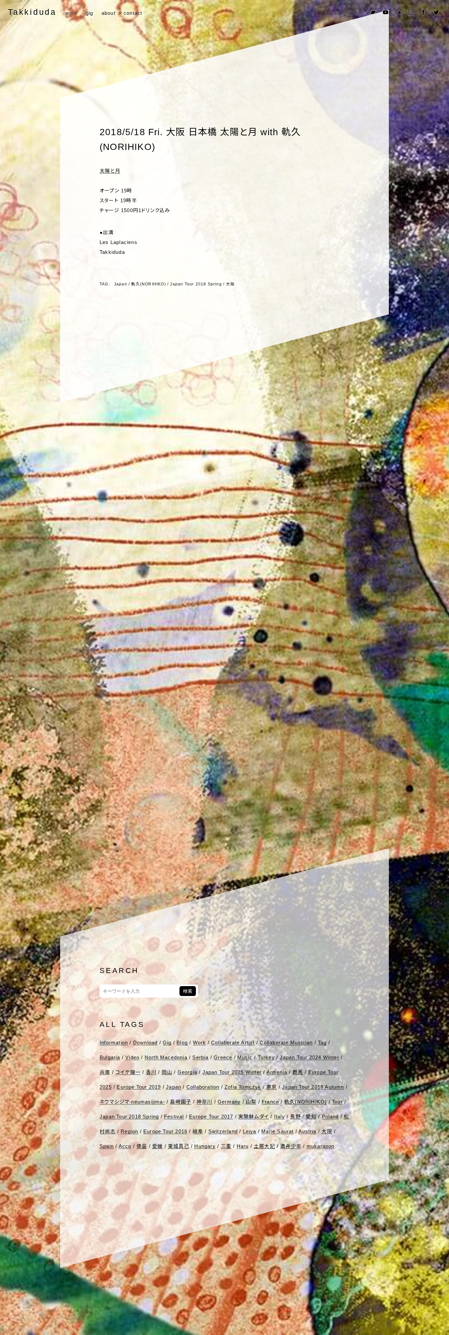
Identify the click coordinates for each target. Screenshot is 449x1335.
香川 (151, 1072)
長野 (295, 1116)
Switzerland (223, 1131)
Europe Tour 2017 (211, 1116)
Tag (322, 1042)
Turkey (266, 1057)
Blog (182, 1042)
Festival (174, 1116)
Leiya (249, 1131)
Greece (223, 1057)
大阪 (230, 284)
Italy (279, 1116)
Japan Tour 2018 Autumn (313, 1087)
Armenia (277, 1072)
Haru (243, 1146)
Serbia (200, 1057)
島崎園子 (180, 1101)
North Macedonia (166, 1057)
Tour (337, 1101)
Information (114, 1042)
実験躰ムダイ (253, 1116)
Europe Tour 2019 (139, 1087)
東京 (271, 1087)
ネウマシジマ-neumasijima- (132, 1101)
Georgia (187, 1072)
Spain (107, 1146)
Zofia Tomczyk (243, 1087)
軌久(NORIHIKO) (148, 284)
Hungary (204, 1146)
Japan (120, 284)
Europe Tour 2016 (165, 1131)
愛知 (311, 1116)
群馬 (298, 1072)
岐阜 (198, 1131)
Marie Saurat (277, 1131)
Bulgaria (110, 1057)
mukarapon (321, 1146)
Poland (330, 1116)
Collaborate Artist (233, 1042)
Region (129, 1131)
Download (145, 1042)
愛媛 (157, 1146)
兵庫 (105, 1072)
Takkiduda (32, 11)
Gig (167, 1042)
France (270, 1101)
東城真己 (178, 1146)
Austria (307, 1131)
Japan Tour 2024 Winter (309, 1057)
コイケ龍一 (128, 1072)
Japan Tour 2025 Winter (232, 1072)
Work (199, 1042)
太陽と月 (110, 171)
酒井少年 (290, 1146)
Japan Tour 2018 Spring (196, 284)
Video (132, 1057)
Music (244, 1057)
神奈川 (205, 1101)
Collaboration (203, 1087)
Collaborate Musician (286, 1042)
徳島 (141, 1146)
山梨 (251, 1101)
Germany (229, 1101)
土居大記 (264, 1146)
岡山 (167, 1072)
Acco (125, 1146)
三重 (226, 1146)
